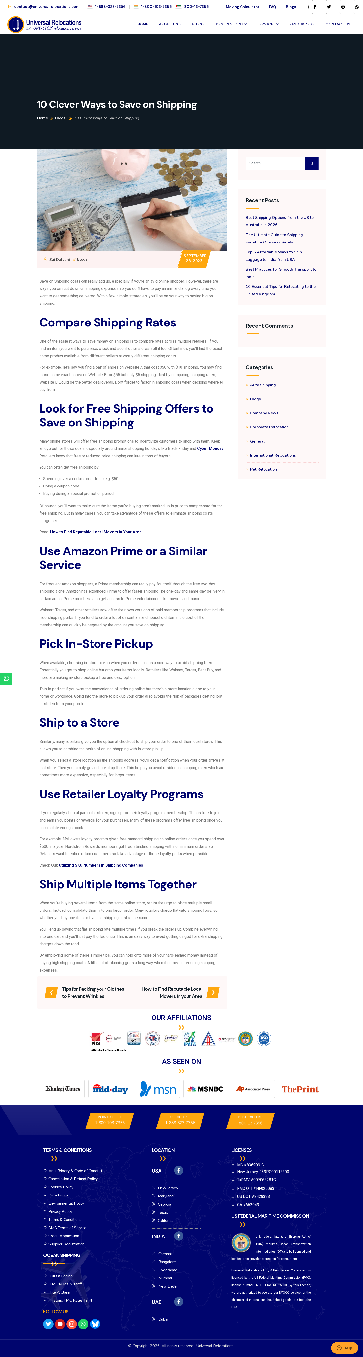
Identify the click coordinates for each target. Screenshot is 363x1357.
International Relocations (273, 455)
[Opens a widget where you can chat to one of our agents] (344, 1348)
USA (156, 1171)
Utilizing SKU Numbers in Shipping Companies (101, 865)
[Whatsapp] (83, 1324)
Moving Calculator (242, 6)
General (257, 441)
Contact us (338, 24)
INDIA (158, 1236)
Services (266, 24)
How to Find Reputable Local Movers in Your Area (95, 532)
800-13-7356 (196, 6)
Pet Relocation (263, 469)
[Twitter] (48, 1324)
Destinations (229, 24)
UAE (156, 1302)
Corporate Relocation (269, 427)
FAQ (272, 6)
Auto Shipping (263, 385)
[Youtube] (60, 1324)
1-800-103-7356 (156, 6)
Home (142, 24)
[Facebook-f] (178, 1170)
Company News (264, 413)
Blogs (291, 6)
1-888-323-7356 (110, 6)
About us (168, 24)
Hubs (197, 24)
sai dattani (59, 260)
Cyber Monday (210, 448)
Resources (300, 24)
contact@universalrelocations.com (47, 6)
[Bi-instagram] (71, 1324)
